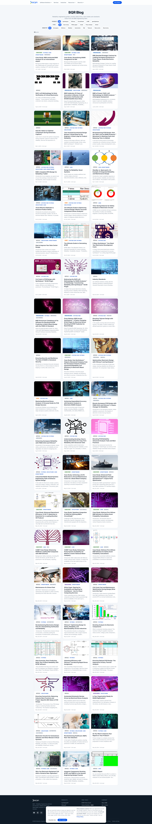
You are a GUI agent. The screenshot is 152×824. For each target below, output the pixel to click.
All (59, 21)
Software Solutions (45, 2)
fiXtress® (64, 805)
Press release (89, 24)
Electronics (106, 28)
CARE (88, 21)
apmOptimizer (95, 21)
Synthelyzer (65, 21)
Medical (70, 28)
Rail (84, 28)
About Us (80, 2)
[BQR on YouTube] (34, 812)
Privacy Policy (107, 821)
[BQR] (37, 812)
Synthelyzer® (65, 802)
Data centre (97, 28)
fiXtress (73, 21)
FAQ (103, 809)
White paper (74, 24)
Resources (71, 2)
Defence (63, 28)
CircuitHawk (81, 21)
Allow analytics (62, 820)
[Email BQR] (41, 812)
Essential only (52, 820)
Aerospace (56, 28)
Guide (81, 24)
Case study (66, 24)
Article (96, 24)
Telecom (90, 28)
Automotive (78, 28)
